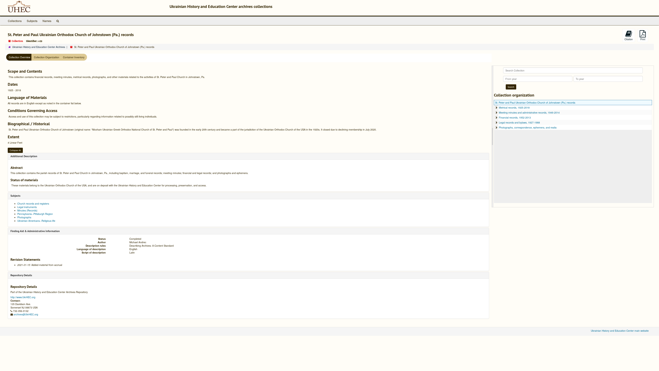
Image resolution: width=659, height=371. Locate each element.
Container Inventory (73, 57)
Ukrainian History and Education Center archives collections (221, 6)
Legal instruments (27, 207)
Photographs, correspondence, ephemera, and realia (528, 127)
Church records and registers (33, 203)
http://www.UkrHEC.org (22, 297)
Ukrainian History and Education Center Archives (38, 47)
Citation (629, 39)
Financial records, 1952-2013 (515, 117)
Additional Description (23, 156)
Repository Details (21, 275)
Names (47, 21)
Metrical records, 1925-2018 (514, 107)
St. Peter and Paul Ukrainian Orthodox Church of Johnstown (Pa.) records (535, 102)
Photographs (24, 217)
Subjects (32, 21)
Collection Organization (46, 57)
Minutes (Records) (27, 210)
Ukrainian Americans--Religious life (36, 220)
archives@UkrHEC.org (26, 314)
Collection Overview (19, 57)
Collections (15, 21)
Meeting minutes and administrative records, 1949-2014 (529, 112)
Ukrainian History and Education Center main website (620, 330)
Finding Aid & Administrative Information (35, 231)
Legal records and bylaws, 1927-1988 (519, 122)
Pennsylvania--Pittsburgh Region (35, 214)
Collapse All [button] (15, 150)
